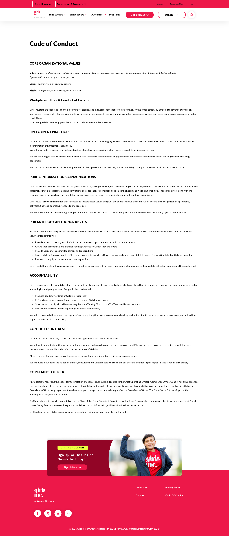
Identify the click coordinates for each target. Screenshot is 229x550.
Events (160, 4)
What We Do (77, 14)
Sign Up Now (70, 467)
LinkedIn (68, 513)
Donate (169, 14)
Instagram (58, 513)
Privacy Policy (172, 487)
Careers (140, 495)
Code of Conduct (174, 495)
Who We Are (56, 14)
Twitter (48, 513)
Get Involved (138, 14)
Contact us (142, 487)
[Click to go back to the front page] (39, 14)
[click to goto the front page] (44, 494)
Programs (114, 14)
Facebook (37, 513)
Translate (78, 4)
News (192, 4)
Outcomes (97, 14)
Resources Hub (176, 4)
